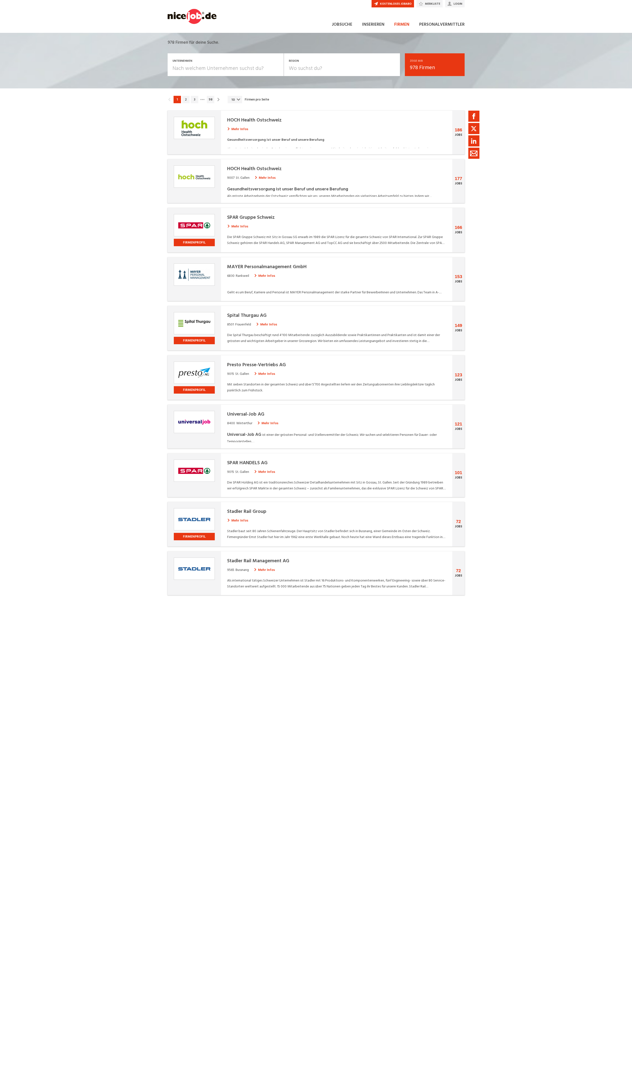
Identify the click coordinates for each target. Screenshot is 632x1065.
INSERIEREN (373, 24)
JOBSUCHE (342, 24)
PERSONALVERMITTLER (442, 24)
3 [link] (194, 99)
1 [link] (177, 99)
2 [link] (186, 99)
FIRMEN (401, 24)
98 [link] (211, 99)
